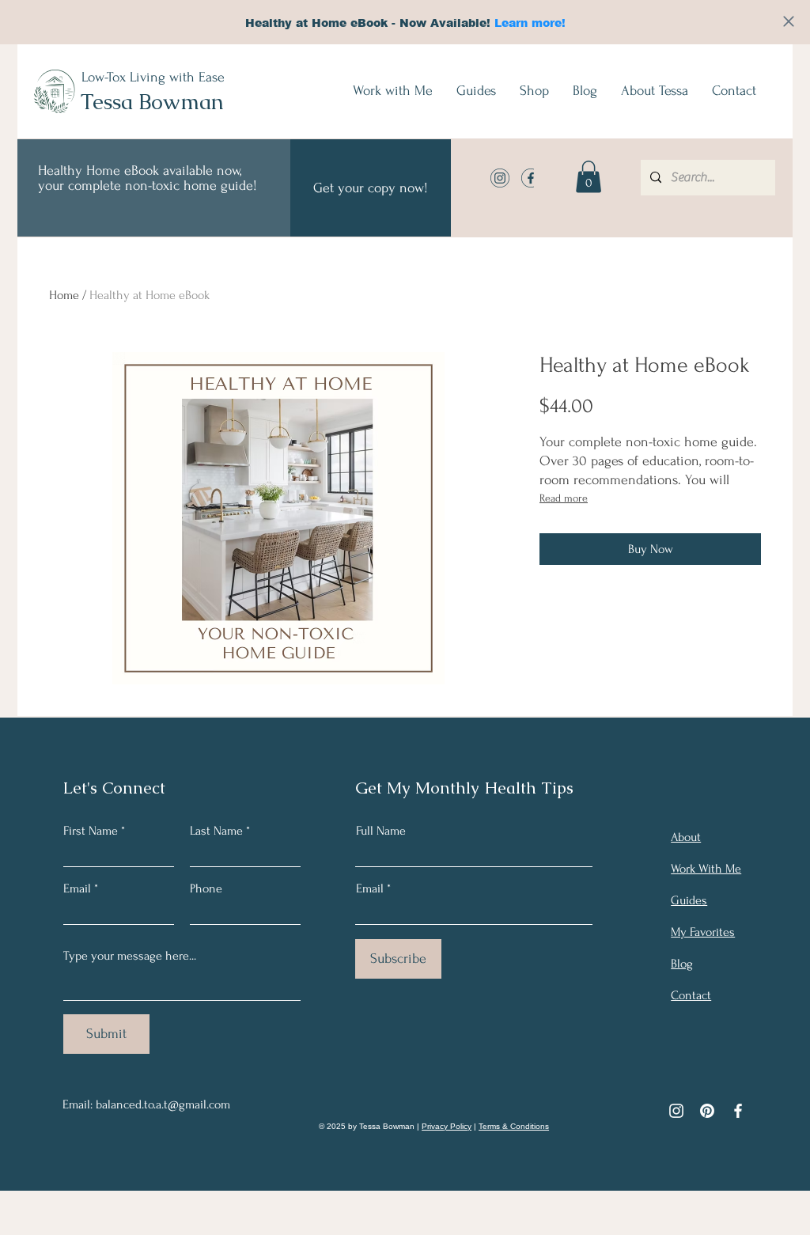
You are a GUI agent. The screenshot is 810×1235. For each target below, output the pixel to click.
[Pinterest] (707, 1110)
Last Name (216, 830)
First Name (90, 830)
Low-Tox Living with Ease (153, 77)
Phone (206, 888)
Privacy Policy (446, 1126)
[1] (499, 178)
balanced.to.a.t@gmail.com (163, 1104)
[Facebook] (738, 1110)
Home (64, 295)
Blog (682, 964)
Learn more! (530, 22)
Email (77, 888)
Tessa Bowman (152, 102)
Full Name (381, 830)
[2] (530, 178)
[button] (588, 177)
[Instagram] (676, 1110)
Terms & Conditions (514, 1126)
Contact (691, 995)
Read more (563, 498)
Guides (689, 900)
